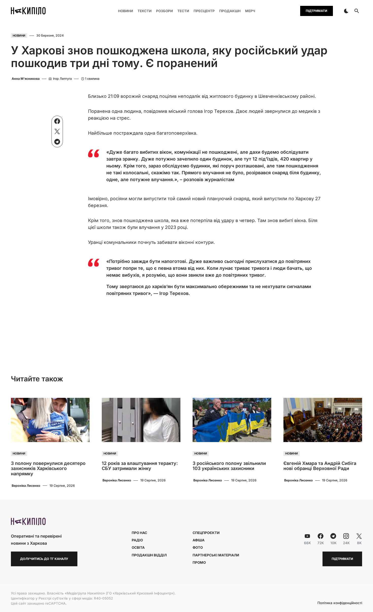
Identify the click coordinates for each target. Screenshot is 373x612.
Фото (198, 547)
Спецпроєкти (206, 533)
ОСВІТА (138, 547)
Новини (19, 35)
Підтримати (316, 11)
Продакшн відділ (149, 555)
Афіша (199, 540)
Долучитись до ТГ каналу (44, 559)
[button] (346, 11)
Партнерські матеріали (216, 555)
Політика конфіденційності (339, 603)
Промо (199, 562)
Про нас (139, 533)
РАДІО (137, 540)
